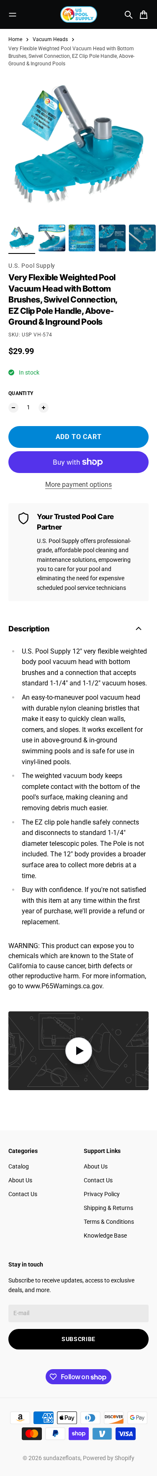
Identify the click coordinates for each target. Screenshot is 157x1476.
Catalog (18, 1166)
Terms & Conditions (109, 1221)
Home (15, 39)
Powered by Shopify (108, 1458)
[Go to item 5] (142, 238)
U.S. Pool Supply (31, 265)
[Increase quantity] (44, 408)
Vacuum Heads (50, 39)
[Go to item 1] (21, 238)
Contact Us (22, 1194)
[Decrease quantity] (13, 408)
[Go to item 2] (52, 238)
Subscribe (78, 1339)
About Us (20, 1180)
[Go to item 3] (82, 238)
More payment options (78, 485)
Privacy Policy (102, 1194)
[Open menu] (12, 14)
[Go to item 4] (112, 238)
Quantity (20, 393)
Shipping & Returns (108, 1208)
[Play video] (78, 1050)
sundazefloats (61, 1458)
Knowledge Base (105, 1235)
